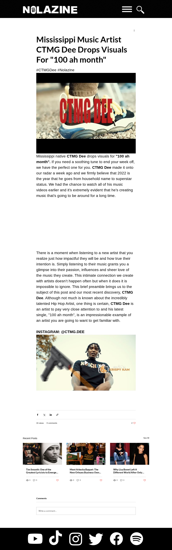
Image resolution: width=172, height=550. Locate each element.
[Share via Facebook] (37, 414)
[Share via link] (57, 414)
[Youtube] (35, 538)
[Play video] (86, 363)
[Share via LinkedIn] (50, 414)
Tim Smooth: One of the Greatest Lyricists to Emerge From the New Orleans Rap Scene (41, 471)
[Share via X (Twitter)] (44, 414)
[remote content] (86, 224)
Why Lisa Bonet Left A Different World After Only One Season (127, 471)
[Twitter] (96, 538)
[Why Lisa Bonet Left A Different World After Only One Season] (129, 454)
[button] (126, 9)
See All (146, 438)
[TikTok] (55, 538)
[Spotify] (136, 538)
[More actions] (134, 30)
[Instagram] (75, 538)
